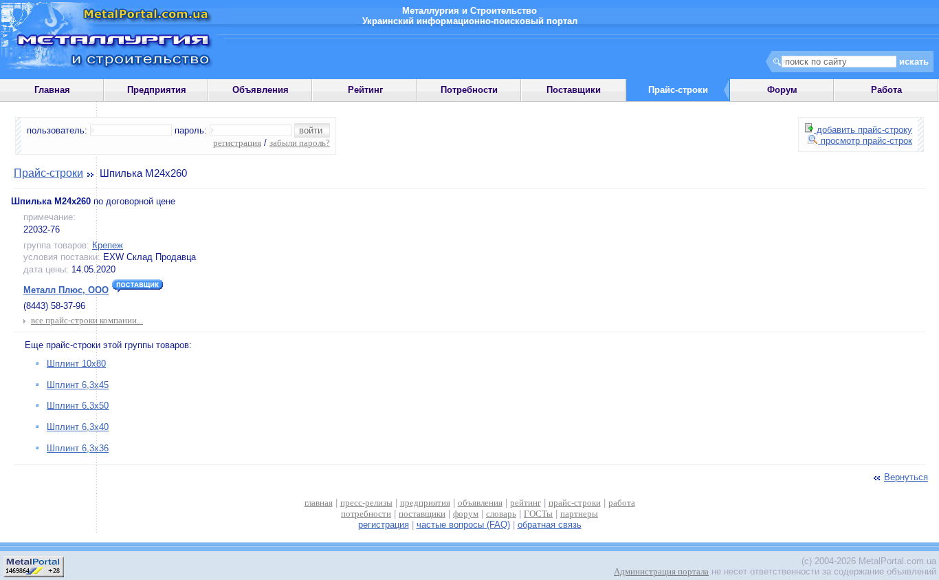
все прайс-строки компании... (87, 320)
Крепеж (107, 245)
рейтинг (525, 502)
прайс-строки (575, 502)
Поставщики (573, 90)
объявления (480, 502)
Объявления (260, 90)
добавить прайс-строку (863, 130)
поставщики (422, 513)
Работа (886, 90)
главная (319, 502)
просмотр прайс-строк (865, 141)
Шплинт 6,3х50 (78, 405)
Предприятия (156, 90)
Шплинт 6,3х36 (78, 448)
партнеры (579, 513)
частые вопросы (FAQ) (463, 524)
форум (465, 513)
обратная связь (550, 524)
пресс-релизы (366, 502)
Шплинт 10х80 (76, 363)
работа (621, 502)
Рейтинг (365, 90)
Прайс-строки (48, 173)
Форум (782, 90)
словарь (501, 513)
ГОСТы (538, 513)
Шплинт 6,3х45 (78, 385)
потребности (366, 513)
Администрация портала (661, 571)
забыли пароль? (299, 143)
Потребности (469, 90)
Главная (52, 90)
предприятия (425, 502)
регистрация (237, 143)
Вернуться (906, 477)
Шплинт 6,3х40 (78, 427)
